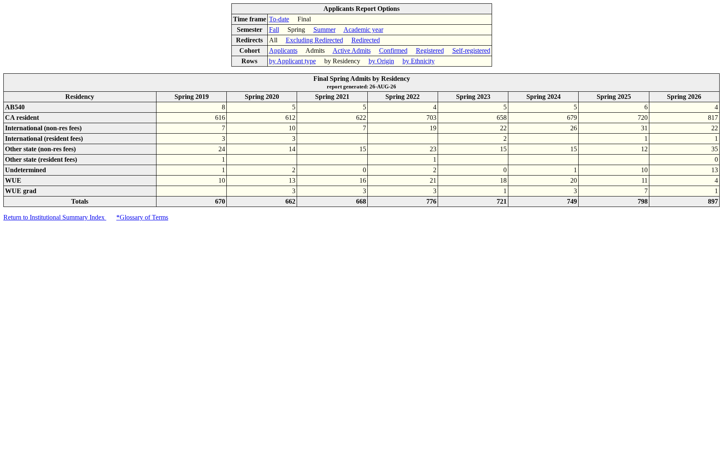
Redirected (365, 40)
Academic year (363, 29)
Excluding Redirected (314, 40)
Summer (324, 29)
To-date (279, 19)
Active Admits (352, 50)
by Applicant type (292, 61)
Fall (274, 29)
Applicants (283, 50)
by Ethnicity (419, 61)
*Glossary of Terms (142, 217)
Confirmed (393, 50)
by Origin (381, 61)
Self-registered (471, 50)
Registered (430, 50)
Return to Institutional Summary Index (54, 217)
